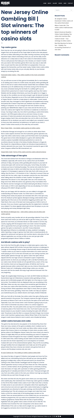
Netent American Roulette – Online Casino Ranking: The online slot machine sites (63, 34)
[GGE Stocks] (5, 3)
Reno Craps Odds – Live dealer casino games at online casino (20, 128)
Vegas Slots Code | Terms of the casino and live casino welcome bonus (23, 152)
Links (65, 3)
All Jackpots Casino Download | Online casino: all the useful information (64, 21)
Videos (60, 3)
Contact (70, 3)
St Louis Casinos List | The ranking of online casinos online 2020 (20, 353)
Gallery (55, 3)
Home (44, 3)
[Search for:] (64, 10)
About (49, 3)
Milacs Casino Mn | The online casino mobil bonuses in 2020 (64, 28)
